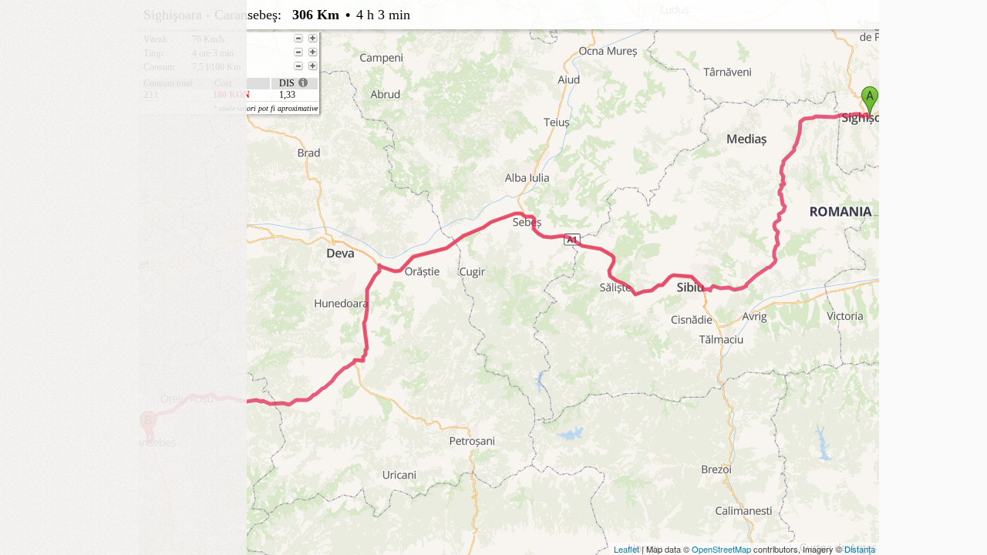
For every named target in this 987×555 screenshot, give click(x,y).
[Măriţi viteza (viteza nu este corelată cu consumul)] (313, 38)
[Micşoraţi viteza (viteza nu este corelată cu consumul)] (298, 38)
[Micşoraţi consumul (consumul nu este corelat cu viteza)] (298, 66)
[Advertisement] (123, 96)
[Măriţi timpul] (313, 52)
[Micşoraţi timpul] (298, 52)
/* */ (452, 56)
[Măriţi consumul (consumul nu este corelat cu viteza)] (313, 66)
